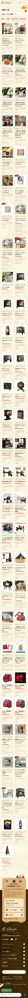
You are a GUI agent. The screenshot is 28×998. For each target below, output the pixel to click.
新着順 (8, 18)
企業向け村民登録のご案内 (9, 918)
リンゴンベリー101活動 (17, 976)
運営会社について (5, 976)
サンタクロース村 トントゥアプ (11, 972)
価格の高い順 (22, 18)
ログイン (24, 2)
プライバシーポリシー (18, 978)
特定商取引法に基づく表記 (7, 978)
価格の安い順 (14, 18)
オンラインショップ (15, 995)
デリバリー (5, 995)
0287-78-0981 (12, 903)
